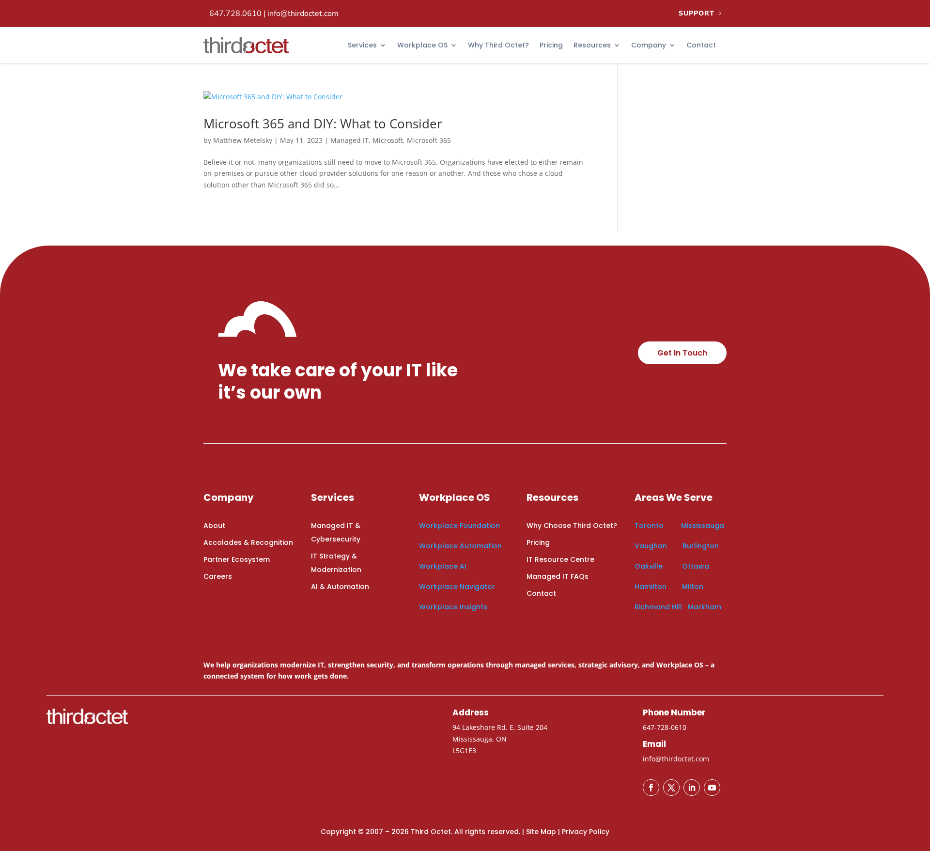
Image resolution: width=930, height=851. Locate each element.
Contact (701, 45)
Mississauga (702, 525)
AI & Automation (340, 586)
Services (362, 45)
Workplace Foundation (459, 525)
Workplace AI (442, 566)
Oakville (649, 566)
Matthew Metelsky (242, 140)
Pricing (551, 45)
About (214, 525)
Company (648, 45)
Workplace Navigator (457, 586)
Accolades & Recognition (248, 542)
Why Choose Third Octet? (572, 525)
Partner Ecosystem (236, 559)
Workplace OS (422, 45)
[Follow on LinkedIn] (691, 787)
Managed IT (349, 140)
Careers (217, 576)
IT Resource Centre (560, 559)
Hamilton (650, 586)
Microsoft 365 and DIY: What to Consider (322, 123)
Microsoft (387, 140)
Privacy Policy (585, 831)
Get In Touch (682, 352)
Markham (704, 607)
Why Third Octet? (498, 45)
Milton (692, 586)
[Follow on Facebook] (651, 787)
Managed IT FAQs (558, 576)
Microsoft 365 (429, 140)
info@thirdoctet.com (303, 13)
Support (696, 13)
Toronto (649, 525)
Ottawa (695, 566)
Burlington (700, 546)
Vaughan (652, 546)
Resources (592, 45)
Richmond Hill (658, 607)
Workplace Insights (453, 607)
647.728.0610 (235, 13)
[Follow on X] (671, 787)
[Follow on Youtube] (712, 787)
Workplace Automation (460, 546)
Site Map (541, 831)
